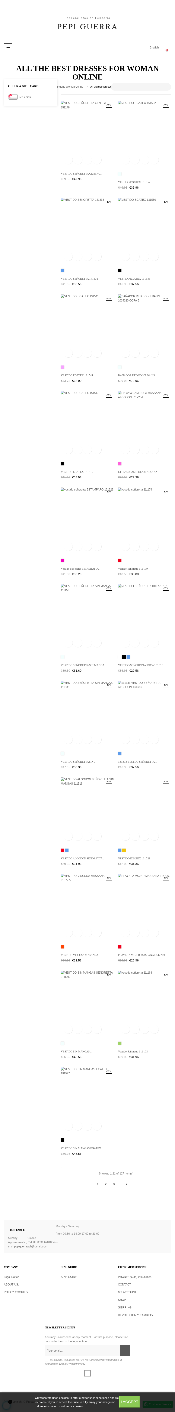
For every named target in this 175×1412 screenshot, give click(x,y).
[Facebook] (87, 1373)
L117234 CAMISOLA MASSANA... (138, 472)
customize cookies (71, 1406)
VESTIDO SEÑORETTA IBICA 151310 (140, 665)
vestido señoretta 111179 (133, 568)
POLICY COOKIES (16, 1292)
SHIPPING (124, 1307)
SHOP (122, 1299)
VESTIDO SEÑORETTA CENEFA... (81, 173)
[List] (70, 87)
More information (47, 1406)
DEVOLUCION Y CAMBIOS (135, 1315)
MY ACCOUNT (127, 1292)
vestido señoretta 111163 (133, 1051)
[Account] (137, 47)
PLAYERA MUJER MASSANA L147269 (141, 955)
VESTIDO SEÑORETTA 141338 (79, 278)
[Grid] (63, 87)
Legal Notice (11, 1276)
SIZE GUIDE (69, 1276)
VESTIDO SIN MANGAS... (76, 1051)
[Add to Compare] (97, 160)
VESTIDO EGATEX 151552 (134, 182)
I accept (129, 1401)
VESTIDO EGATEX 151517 (77, 472)
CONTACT (124, 1284)
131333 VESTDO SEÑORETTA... (137, 761)
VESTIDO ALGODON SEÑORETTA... (82, 858)
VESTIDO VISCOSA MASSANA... (80, 955)
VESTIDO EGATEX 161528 (134, 858)
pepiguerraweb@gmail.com (30, 1246)
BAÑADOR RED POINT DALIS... (137, 375)
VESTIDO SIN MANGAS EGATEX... (82, 1148)
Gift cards (25, 97)
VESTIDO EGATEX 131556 (134, 278)
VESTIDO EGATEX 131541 (77, 375)
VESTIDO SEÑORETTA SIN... (78, 761)
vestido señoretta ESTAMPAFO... (80, 568)
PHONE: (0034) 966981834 (135, 1276)
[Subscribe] (125, 1350)
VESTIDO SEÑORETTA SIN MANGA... (83, 665)
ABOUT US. (11, 1284)
